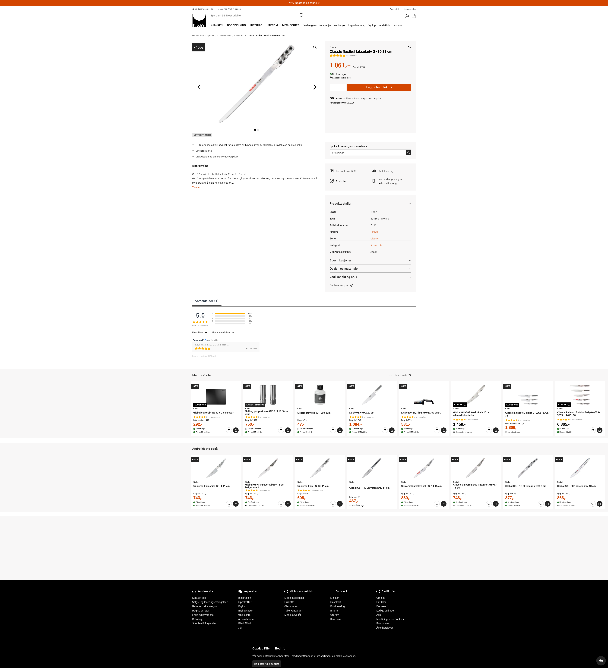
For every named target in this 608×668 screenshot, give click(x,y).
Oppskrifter (244, 602)
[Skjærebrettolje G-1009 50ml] (320, 395)
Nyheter (398, 25)
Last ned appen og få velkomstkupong (390, 181)
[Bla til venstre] (199, 87)
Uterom (334, 615)
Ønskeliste (244, 615)
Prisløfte (341, 181)
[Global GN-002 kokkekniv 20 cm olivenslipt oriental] (475, 395)
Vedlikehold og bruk (343, 276)
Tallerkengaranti (293, 610)
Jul (240, 627)
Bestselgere (310, 25)
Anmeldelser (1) (207, 300)
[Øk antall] (343, 87)
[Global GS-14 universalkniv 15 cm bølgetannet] (268, 468)
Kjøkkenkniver (224, 35)
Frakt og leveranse (203, 615)
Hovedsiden (198, 35)
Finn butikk (394, 9)
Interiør (334, 610)
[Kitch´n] (199, 20)
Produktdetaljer (341, 203)
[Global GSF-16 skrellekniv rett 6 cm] (528, 468)
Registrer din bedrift (266, 663)
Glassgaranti (291, 606)
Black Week (245, 623)
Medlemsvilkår (292, 615)
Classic (374, 238)
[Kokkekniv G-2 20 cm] (372, 395)
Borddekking (337, 606)
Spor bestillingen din (204, 623)
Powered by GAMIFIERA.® (204, 356)
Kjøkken (211, 35)
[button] (409, 46)
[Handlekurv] (414, 16)
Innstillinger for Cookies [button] (390, 619)
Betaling (197, 619)
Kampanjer (325, 25)
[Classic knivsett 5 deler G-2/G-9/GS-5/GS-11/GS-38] (579, 395)
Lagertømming (356, 25)
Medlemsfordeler (294, 597)
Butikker (381, 602)
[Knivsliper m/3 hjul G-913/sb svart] (423, 395)
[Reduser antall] (333, 87)
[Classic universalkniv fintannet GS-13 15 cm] (475, 468)
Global (333, 47)
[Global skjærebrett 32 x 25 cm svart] (216, 395)
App (378, 615)
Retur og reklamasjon (204, 606)
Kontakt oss (199, 597)
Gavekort (335, 602)
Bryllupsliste (245, 610)
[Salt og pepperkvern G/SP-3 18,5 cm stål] (268, 395)
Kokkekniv (239, 35)
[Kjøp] (236, 430)
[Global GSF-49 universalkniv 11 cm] (372, 468)
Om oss (380, 597)
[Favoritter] (229, 430)
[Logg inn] (407, 16)
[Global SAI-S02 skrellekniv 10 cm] (579, 468)
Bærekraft (382, 606)
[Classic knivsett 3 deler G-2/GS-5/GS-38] (528, 395)
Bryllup (371, 25)
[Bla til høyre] (314, 87)
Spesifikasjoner (340, 260)
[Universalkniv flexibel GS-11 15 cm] (423, 468)
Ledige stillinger (385, 610)
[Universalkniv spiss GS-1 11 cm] (216, 468)
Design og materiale (344, 268)
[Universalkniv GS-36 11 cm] (320, 468)
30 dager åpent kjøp (204, 8)
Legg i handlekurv (379, 87)
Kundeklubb (384, 25)
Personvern (383, 623)
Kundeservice (410, 9)
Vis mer (196, 187)
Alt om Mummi (246, 619)
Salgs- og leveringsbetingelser (210, 602)
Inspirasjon (339, 25)
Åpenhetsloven (384, 627)
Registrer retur (200, 610)
